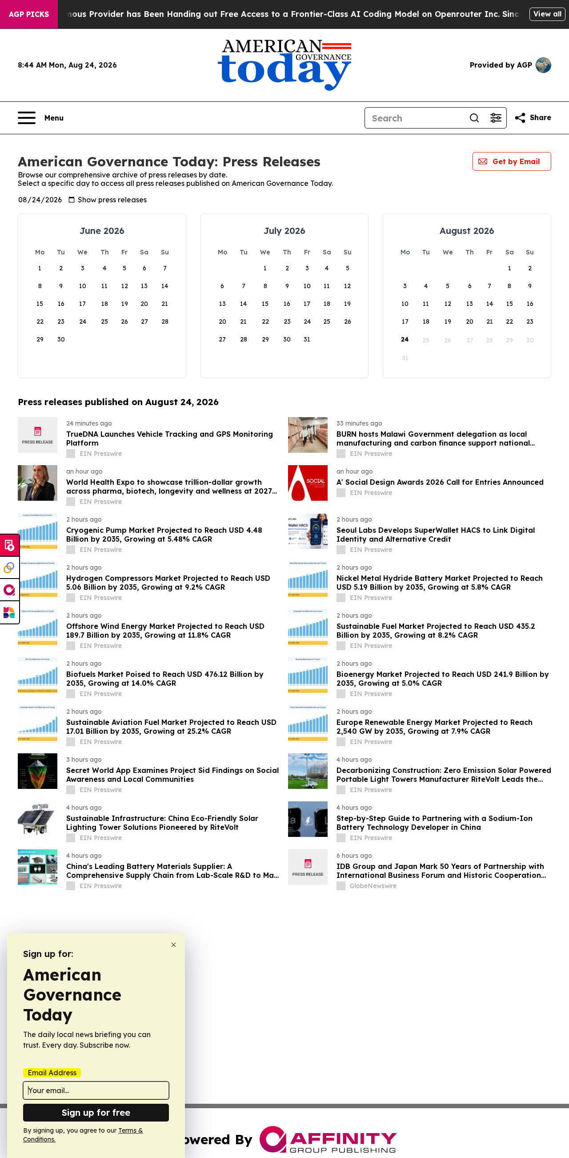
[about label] (70, 453)
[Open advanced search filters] (495, 118)
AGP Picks (29, 14)
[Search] (474, 118)
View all (547, 13)
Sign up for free (96, 1112)
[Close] (173, 945)
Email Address (52, 1072)
